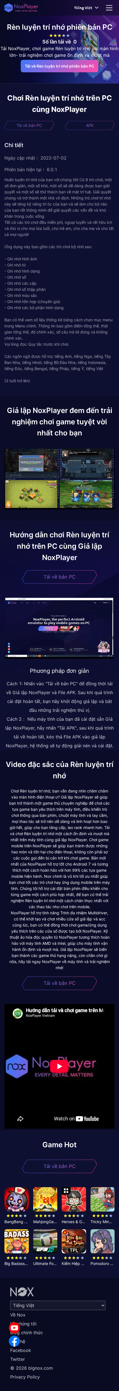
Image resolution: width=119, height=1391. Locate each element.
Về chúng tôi (23, 1323)
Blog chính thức (26, 1332)
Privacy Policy (25, 1377)
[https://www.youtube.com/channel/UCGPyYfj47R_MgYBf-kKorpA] (14, 1327)
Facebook (20, 1350)
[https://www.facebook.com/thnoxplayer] (14, 1341)
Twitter (17, 1359)
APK (90, 125)
